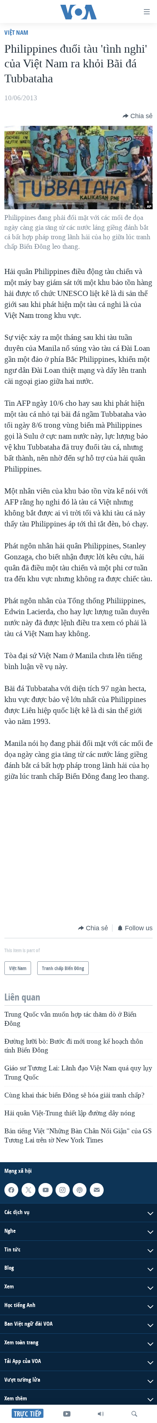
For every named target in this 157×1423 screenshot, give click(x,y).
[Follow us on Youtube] (45, 1190)
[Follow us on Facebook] (11, 1190)
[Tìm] (134, 1414)
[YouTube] (66, 1414)
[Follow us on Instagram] (62, 1190)
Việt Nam (16, 32)
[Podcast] (80, 1190)
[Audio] (101, 1414)
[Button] (138, 115)
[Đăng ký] (97, 1190)
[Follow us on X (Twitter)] (28, 1190)
